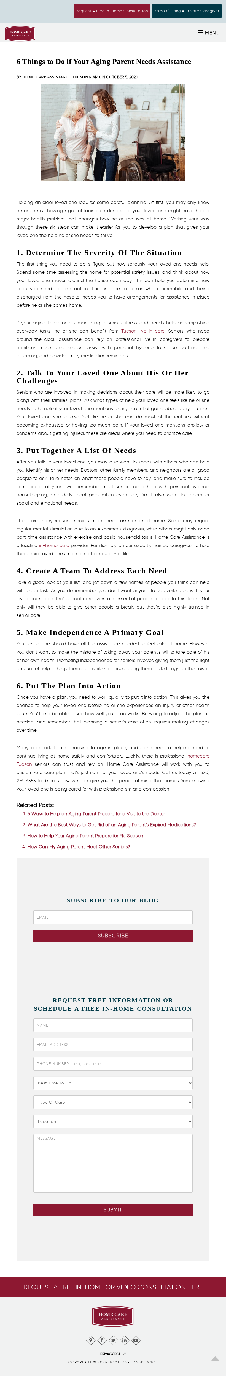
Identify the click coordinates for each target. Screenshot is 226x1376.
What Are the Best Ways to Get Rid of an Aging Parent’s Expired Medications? (112, 824)
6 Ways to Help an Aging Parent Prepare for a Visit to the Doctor (96, 813)
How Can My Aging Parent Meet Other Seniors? (79, 846)
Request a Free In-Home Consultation (112, 11)
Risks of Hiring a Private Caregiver (186, 11)
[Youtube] (135, 1339)
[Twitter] (113, 1339)
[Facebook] (101, 1339)
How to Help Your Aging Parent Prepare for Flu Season (85, 835)
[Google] (90, 1339)
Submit (113, 1210)
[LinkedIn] (124, 1339)
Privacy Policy (113, 1354)
